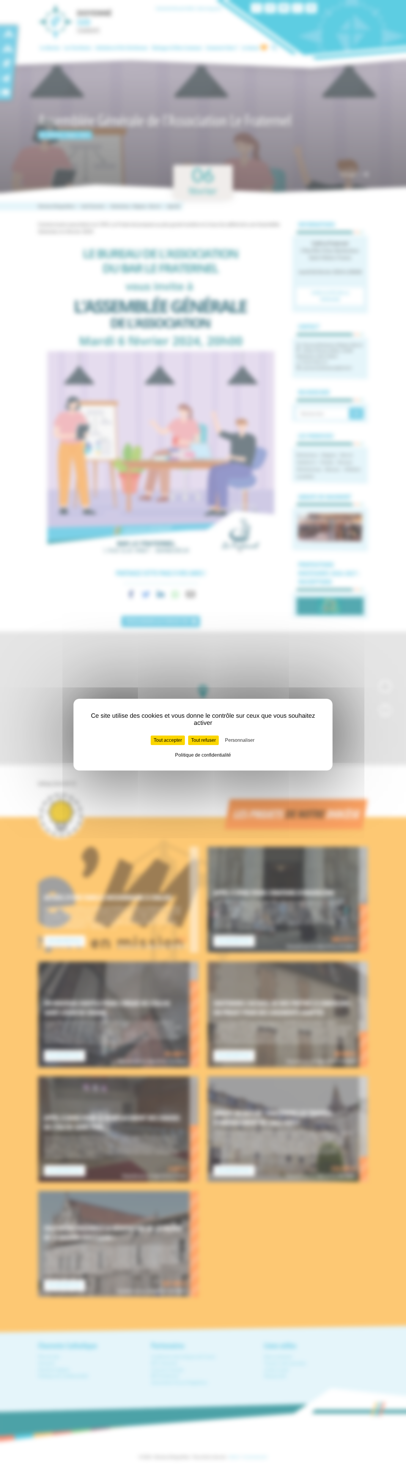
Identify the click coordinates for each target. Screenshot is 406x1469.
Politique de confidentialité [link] (203, 755)
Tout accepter (168, 740)
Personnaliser (239, 740)
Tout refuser (203, 740)
